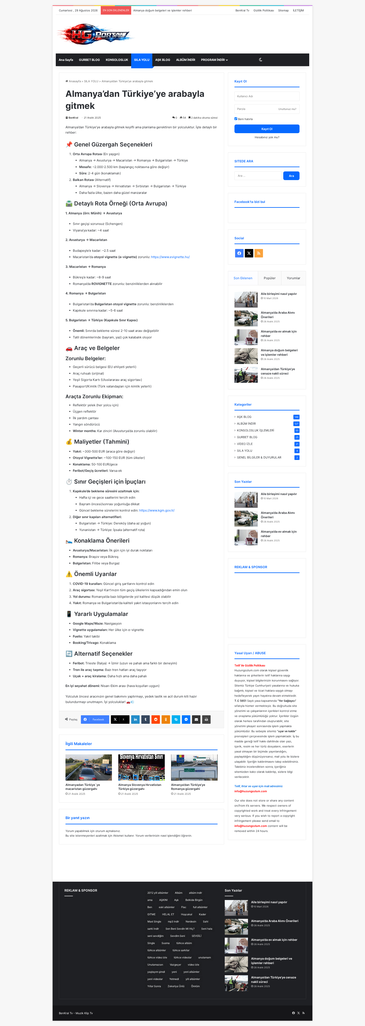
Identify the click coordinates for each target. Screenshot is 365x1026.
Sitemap (283, 10)
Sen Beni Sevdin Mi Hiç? (180, 928)
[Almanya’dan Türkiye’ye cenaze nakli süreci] (246, 375)
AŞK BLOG (162, 60)
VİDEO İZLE (245, 444)
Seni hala (206, 928)
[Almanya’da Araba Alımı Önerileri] (246, 318)
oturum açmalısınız (107, 831)
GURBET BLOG (89, 60)
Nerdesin (191, 921)
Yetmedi (174, 979)
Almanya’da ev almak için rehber (274, 939)
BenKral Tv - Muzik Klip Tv (76, 1013)
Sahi (205, 921)
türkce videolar (183, 957)
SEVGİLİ (196, 935)
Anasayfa (74, 81)
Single (151, 943)
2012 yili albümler (157, 892)
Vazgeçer (175, 964)
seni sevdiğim (155, 935)
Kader (202, 914)
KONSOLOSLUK (117, 60)
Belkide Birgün (194, 900)
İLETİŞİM (298, 10)
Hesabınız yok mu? (267, 137)
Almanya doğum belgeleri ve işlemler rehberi (162, 10)
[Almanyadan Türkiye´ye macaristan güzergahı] (88, 767)
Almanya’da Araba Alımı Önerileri (274, 921)
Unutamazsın (155, 964)
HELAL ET (168, 914)
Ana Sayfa (66, 60)
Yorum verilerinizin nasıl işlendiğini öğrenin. (163, 835)
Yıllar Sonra (154, 986)
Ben (149, 907)
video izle (193, 964)
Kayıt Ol (266, 129)
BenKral (73, 117)
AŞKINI (163, 900)
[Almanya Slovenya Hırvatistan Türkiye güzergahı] (141, 767)
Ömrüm (195, 986)
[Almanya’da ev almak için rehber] (246, 337)
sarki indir (153, 928)
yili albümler (193, 979)
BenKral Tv (242, 10)
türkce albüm (184, 943)
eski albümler (166, 907)
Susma (166, 943)
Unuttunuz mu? (287, 109)
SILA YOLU (141, 60)
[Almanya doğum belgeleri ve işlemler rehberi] (246, 356)
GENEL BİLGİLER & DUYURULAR (259, 457)
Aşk (176, 900)
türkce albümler (156, 950)
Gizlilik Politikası (263, 10)
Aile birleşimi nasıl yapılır (279, 293)
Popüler (270, 278)
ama (150, 900)
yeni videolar (155, 979)
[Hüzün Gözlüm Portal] (96, 34)
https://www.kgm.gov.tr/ (156, 510)
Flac (183, 907)
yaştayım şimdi (156, 971)
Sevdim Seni (177, 935)
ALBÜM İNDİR (185, 60)
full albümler (200, 907)
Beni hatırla (245, 119)
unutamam (204, 957)
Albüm (178, 892)
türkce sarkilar (181, 950)
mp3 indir (173, 921)
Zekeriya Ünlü (176, 986)
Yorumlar (293, 278)
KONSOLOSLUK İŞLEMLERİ (255, 430)
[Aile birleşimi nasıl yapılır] (246, 300)
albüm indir (195, 892)
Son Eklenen (243, 278)
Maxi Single (154, 921)
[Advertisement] (218, 27)
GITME (151, 914)
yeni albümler (191, 971)
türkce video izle (157, 957)
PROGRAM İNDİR (213, 60)
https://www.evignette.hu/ (170, 257)
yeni (174, 971)
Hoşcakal (186, 914)
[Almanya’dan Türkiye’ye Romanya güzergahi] (194, 767)
